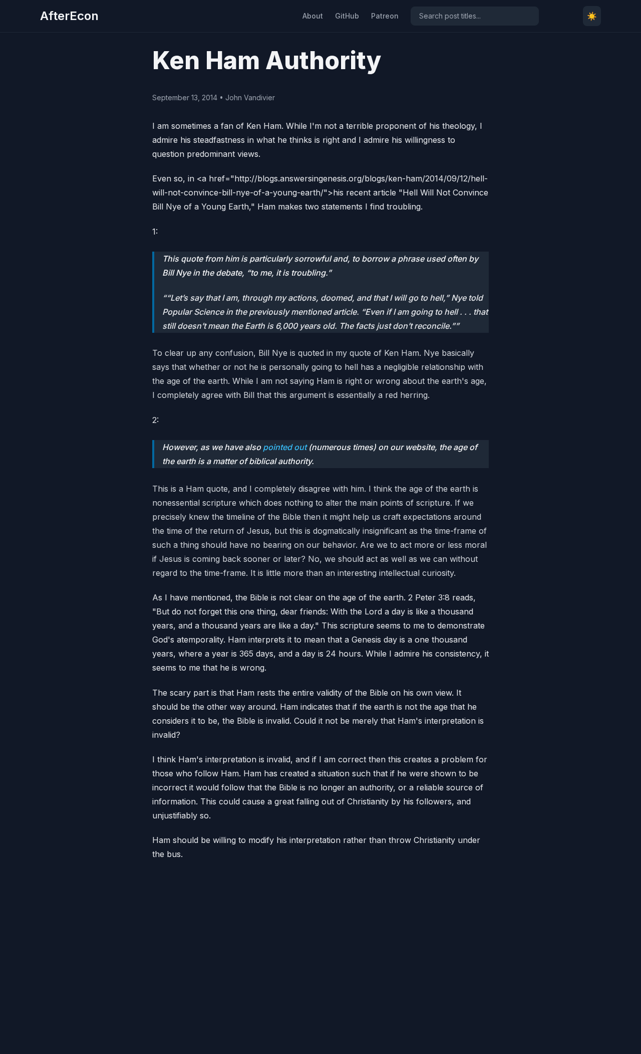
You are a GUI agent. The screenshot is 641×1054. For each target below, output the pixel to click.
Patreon (385, 16)
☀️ (592, 16)
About (312, 16)
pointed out (284, 447)
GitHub (347, 16)
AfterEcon (69, 16)
